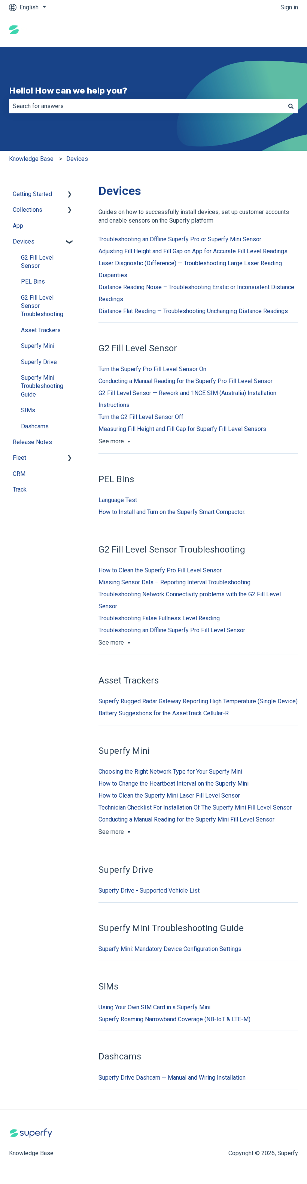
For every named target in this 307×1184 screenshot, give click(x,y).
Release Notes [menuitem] (32, 442)
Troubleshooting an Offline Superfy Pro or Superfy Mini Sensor (179, 239)
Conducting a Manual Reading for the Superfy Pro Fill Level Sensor (185, 381)
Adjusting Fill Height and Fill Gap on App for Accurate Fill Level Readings (193, 251)
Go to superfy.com (267, 30)
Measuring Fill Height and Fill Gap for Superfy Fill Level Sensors (182, 428)
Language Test (117, 500)
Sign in (289, 7)
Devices (77, 158)
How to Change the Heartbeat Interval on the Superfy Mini (173, 783)
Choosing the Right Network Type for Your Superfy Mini (170, 771)
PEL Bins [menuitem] (33, 281)
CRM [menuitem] (19, 473)
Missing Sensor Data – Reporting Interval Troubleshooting (174, 582)
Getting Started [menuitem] (32, 194)
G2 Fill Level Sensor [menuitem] (37, 261)
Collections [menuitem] (27, 209)
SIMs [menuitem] (28, 410)
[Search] (291, 106)
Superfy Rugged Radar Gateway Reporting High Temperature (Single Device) (198, 701)
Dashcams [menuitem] (35, 426)
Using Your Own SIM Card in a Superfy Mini (154, 1007)
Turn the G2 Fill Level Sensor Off (140, 416)
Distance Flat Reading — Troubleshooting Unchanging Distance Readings (193, 311)
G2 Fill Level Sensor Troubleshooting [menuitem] (42, 306)
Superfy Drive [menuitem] (39, 361)
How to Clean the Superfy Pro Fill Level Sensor (160, 570)
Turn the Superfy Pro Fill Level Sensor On (152, 369)
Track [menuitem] (20, 489)
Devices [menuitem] (23, 241)
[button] (70, 194)
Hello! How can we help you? (68, 90)
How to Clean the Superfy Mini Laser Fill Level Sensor (169, 795)
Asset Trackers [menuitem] (41, 330)
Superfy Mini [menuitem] (37, 345)
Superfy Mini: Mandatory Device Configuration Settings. (170, 948)
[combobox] (146, 106)
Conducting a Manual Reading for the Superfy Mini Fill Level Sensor (186, 819)
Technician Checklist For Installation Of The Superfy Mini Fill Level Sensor (195, 807)
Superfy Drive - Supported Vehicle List (149, 890)
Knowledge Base (31, 158)
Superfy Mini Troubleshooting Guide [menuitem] (42, 386)
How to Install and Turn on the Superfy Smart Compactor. (171, 511)
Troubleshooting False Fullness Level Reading (159, 618)
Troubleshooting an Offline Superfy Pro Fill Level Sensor (171, 630)
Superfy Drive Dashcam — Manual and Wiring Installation (172, 1077)
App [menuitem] (18, 225)
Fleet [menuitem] (19, 457)
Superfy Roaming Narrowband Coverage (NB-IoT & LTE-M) (174, 1019)
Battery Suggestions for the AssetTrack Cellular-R (163, 713)
